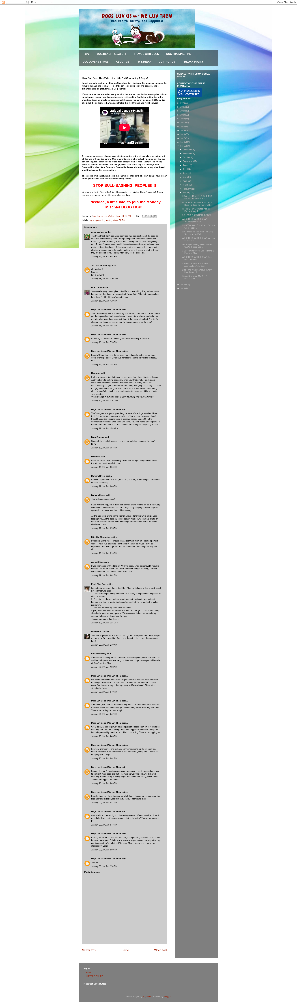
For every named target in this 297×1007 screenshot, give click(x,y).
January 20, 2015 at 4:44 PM (104, 758)
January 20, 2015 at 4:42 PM (104, 714)
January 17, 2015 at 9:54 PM (104, 256)
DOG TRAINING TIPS (178, 54)
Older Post (160, 950)
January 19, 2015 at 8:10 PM (104, 553)
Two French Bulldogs (101, 265)
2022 (182, 119)
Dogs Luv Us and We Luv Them (106, 309)
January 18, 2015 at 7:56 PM (104, 342)
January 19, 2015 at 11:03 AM (104, 401)
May (185, 177)
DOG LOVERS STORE (95, 61)
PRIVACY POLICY (193, 61)
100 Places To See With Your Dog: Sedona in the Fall (197, 233)
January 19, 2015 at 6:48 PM (104, 486)
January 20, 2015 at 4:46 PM (104, 783)
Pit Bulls (123, 220)
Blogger (167, 996)
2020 (182, 126)
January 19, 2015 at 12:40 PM (104, 428)
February (187, 189)
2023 (182, 115)
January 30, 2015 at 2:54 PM (104, 866)
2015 (182, 146)
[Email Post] (137, 216)
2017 (182, 138)
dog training (107, 220)
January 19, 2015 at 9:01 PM (104, 575)
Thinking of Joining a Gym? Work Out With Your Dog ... (197, 245)
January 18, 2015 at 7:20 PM (104, 301)
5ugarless (147, 996)
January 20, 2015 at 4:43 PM (104, 736)
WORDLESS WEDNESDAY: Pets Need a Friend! (197, 258)
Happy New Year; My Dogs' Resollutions (194, 277)
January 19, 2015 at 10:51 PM (104, 623)
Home (86, 54)
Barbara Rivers (98, 476)
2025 (182, 107)
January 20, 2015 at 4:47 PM (104, 803)
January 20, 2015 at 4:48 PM (104, 825)
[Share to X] (149, 216)
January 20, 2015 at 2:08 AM (104, 667)
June (185, 173)
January (187, 193)
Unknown (95, 373)
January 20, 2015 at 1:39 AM (104, 645)
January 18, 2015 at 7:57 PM (104, 364)
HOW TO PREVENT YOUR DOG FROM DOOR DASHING (197, 197)
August (186, 165)
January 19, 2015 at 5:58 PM (104, 448)
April (185, 181)
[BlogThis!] (146, 216)
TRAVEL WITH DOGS (146, 54)
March (186, 185)
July (185, 169)
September (188, 161)
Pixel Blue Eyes (98, 584)
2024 (182, 111)
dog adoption (95, 220)
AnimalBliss (97, 562)
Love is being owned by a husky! (137, 397)
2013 (182, 288)
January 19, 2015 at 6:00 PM (104, 467)
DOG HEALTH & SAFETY (112, 54)
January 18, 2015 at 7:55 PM (104, 326)
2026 (182, 103)
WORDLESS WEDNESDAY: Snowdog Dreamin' (194, 220)
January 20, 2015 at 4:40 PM (104, 692)
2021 (182, 122)
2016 (182, 142)
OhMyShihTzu (98, 631)
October (187, 157)
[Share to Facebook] (152, 216)
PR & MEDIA (144, 61)
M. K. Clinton (97, 287)
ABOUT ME (122, 61)
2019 (182, 130)
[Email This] (143, 216)
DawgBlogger (97, 437)
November (188, 153)
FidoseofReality (98, 654)
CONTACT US (167, 61)
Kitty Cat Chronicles (100, 537)
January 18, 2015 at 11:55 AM (104, 278)
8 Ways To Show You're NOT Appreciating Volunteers (195, 264)
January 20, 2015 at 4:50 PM (104, 850)
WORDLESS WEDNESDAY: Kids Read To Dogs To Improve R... (197, 203)
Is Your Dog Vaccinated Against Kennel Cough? (196, 210)
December (188, 149)
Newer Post (89, 950)
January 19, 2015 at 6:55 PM (104, 528)
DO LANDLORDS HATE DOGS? (196, 215)
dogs (115, 220)
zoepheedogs (97, 232)
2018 (182, 134)
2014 (182, 284)
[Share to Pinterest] (155, 216)
